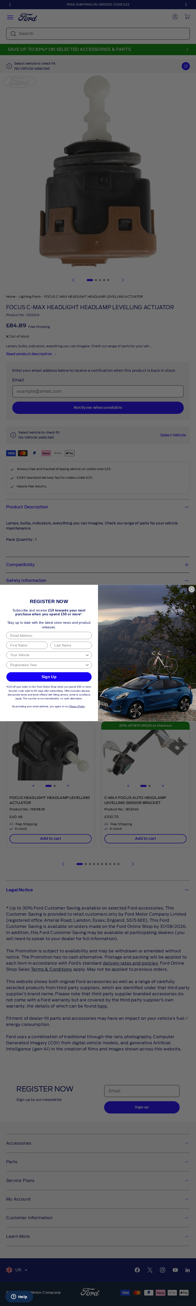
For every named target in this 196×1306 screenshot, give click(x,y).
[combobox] (47, 655)
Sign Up (49, 677)
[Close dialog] (191, 589)
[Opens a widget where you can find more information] (19, 1297)
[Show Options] (87, 655)
